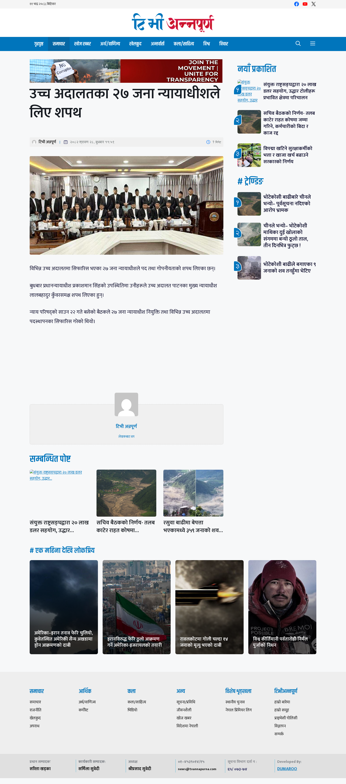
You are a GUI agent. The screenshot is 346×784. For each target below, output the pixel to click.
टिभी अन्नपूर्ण (47, 142)
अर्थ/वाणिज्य (110, 44)
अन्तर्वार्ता (157, 44)
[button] (298, 44)
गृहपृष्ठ (38, 44)
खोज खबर (82, 44)
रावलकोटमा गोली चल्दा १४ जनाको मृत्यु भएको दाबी (204, 642)
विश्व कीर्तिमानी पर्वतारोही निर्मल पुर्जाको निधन (280, 642)
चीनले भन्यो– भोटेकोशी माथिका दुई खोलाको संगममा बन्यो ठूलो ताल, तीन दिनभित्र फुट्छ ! (285, 236)
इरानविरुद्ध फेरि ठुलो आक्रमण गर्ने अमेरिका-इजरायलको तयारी (134, 642)
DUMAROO (287, 768)
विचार (223, 44)
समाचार (59, 44)
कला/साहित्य (184, 44)
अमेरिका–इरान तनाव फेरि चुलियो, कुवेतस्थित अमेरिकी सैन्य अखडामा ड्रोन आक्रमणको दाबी (63, 639)
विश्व (206, 44)
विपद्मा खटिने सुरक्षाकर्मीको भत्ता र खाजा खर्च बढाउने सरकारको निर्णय (287, 155)
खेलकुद (135, 44)
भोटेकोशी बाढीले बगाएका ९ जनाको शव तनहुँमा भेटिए (289, 267)
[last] (126, 72)
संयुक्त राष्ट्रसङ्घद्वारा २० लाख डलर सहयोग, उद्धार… (59, 526)
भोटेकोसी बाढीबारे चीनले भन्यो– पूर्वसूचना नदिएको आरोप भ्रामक (287, 204)
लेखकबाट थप (126, 436)
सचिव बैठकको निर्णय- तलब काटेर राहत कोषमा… (126, 526)
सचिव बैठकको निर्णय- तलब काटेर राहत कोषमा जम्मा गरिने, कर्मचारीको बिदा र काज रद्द (289, 123)
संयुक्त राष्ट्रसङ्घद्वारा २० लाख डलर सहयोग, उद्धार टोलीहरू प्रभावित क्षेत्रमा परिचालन (289, 91)
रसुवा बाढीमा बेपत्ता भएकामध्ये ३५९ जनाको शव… (193, 526)
